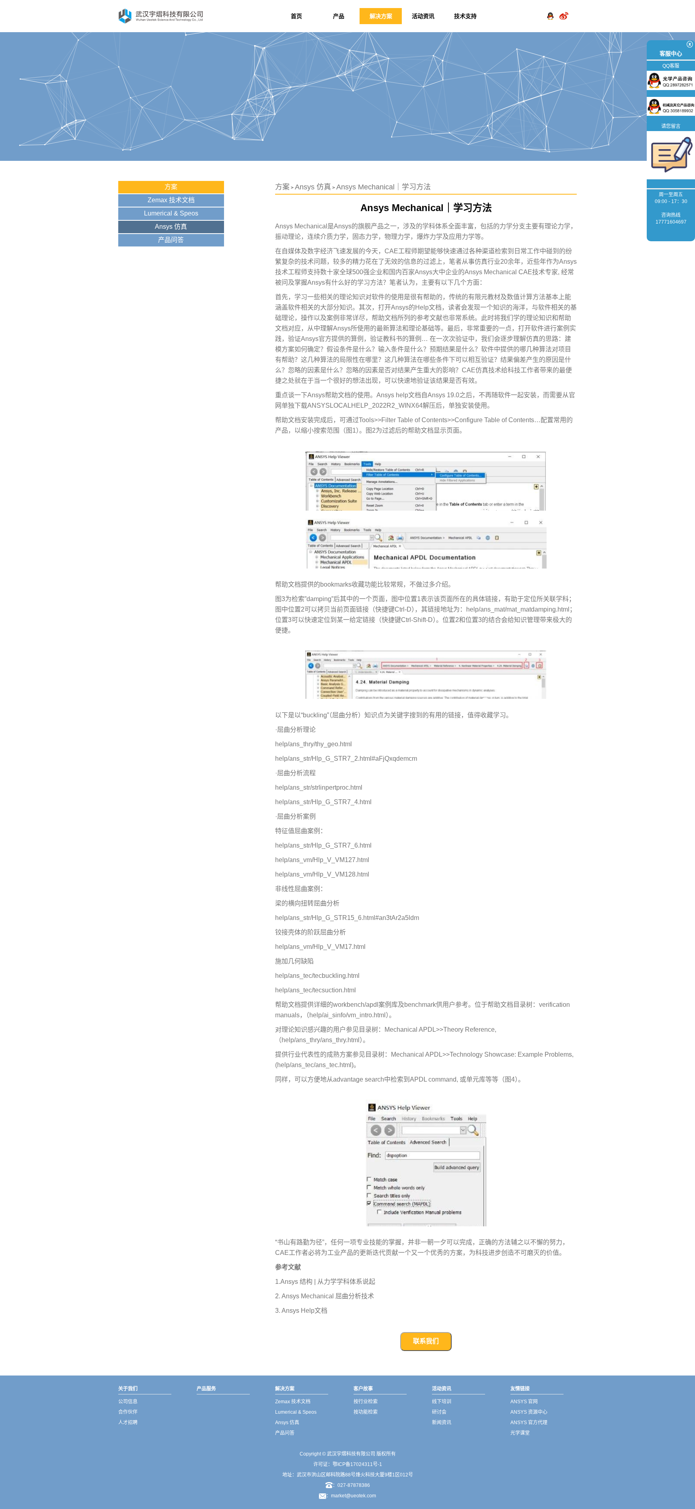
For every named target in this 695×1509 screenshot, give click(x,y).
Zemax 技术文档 (171, 200)
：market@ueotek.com (351, 1496)
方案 (170, 186)
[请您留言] (671, 155)
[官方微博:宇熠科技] (563, 9)
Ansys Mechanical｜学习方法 (383, 187)
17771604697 (671, 222)
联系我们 (426, 1341)
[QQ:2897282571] (550, 9)
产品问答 (171, 239)
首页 (296, 16)
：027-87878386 (351, 1485)
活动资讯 (423, 16)
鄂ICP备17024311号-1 (357, 1464)
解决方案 (381, 16)
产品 (338, 16)
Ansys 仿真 (171, 226)
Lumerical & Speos (171, 213)
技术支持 (465, 16)
